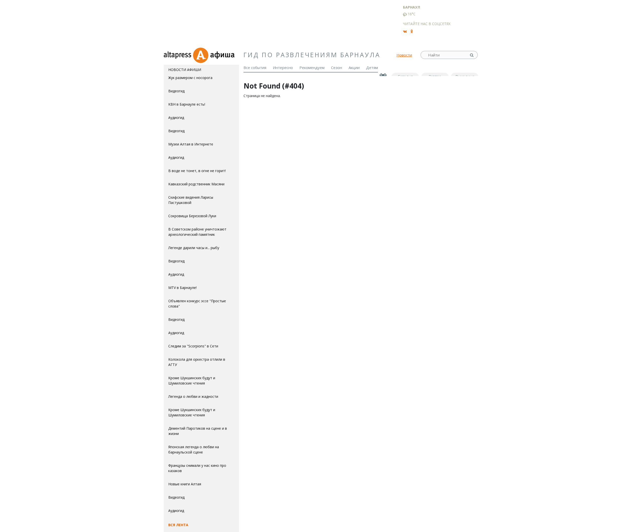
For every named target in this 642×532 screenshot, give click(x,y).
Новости (404, 54)
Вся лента (178, 524)
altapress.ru (178, 55)
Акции (354, 67)
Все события (255, 67)
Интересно (283, 67)
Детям (372, 67)
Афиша (216, 55)
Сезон (336, 67)
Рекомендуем (312, 67)
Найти (472, 55)
